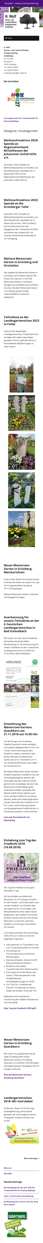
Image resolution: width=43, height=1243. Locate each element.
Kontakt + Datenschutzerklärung (21, 3)
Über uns (7, 1168)
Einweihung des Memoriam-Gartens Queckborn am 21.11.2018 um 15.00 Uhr (21, 729)
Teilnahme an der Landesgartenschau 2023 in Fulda (21, 320)
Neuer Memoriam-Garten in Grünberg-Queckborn (18, 1043)
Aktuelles (8, 1173)
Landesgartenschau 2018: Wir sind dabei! (18, 1099)
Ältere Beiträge (30, 1158)
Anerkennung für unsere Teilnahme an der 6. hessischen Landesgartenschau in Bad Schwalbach (21, 624)
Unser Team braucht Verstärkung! (18, 1196)
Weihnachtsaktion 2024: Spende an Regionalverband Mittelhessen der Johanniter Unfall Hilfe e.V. (21, 148)
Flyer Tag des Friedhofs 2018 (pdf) (20, 1008)
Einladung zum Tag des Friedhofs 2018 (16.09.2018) (20, 843)
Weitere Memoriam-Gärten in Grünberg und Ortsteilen (21, 261)
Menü (10, 38)
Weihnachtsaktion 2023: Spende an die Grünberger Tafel (21, 203)
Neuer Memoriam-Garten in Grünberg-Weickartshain (18, 568)
